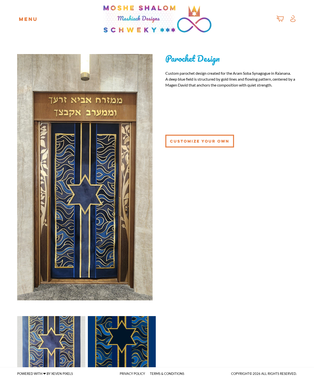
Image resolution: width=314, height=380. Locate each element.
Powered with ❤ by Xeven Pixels (45, 374)
